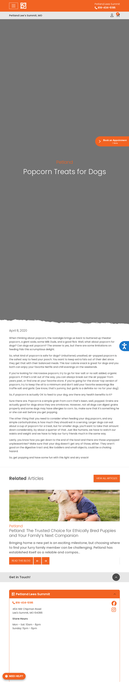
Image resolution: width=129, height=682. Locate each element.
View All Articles (106, 478)
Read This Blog (21, 560)
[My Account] (111, 15)
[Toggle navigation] (13, 6)
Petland (64, 162)
